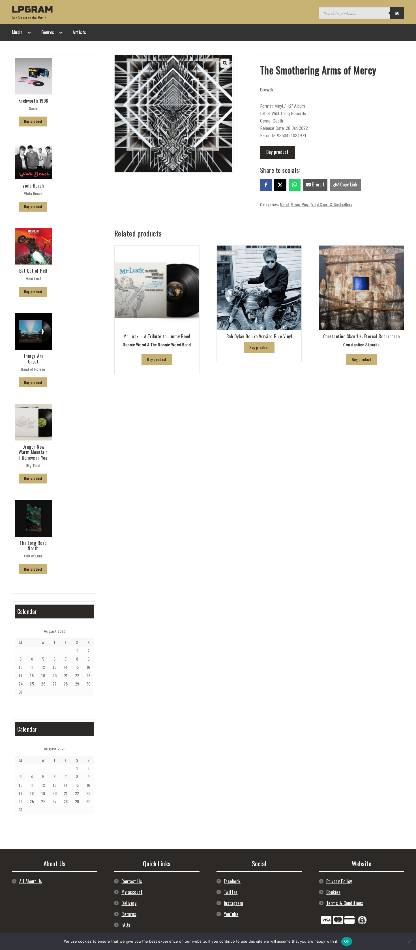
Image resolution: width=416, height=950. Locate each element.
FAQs (125, 924)
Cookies (333, 892)
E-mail (317, 184)
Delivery (128, 903)
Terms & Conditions (344, 903)
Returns (128, 914)
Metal (284, 204)
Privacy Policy (339, 881)
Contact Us (131, 881)
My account (131, 892)
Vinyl (306, 204)
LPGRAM (32, 9)
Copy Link (348, 184)
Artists (79, 32)
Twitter (231, 892)
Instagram (233, 903)
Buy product (277, 152)
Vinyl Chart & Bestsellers (331, 204)
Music (17, 32)
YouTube (231, 914)
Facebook (232, 881)
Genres (47, 32)
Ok (346, 941)
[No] (409, 941)
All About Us (30, 881)
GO (397, 13)
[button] (225, 63)
